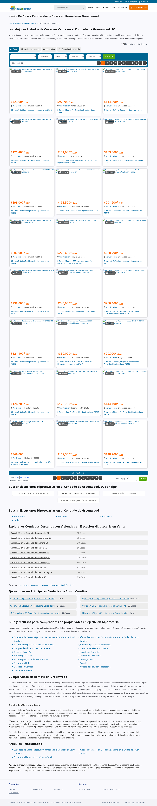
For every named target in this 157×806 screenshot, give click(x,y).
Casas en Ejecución (22, 652)
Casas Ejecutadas (87, 659)
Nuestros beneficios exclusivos (93, 648)
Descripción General (23, 666)
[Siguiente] (145, 63)
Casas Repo (84, 663)
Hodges (17, 520)
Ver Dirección (18, 106)
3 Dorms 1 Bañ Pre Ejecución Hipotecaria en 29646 (31, 110)
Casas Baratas (49, 49)
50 (28, 477)
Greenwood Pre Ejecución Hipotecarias (78, 500)
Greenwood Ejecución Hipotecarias (78, 493)
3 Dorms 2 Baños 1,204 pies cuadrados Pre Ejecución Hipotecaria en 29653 (121, 363)
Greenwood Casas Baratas (124, 493)
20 (18, 477)
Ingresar (123, 7)
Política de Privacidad (110, 802)
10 (140, 63)
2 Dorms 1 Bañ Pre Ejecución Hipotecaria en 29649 (78, 210)
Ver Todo (13, 49)
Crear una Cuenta (139, 7)
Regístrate (58, 789)
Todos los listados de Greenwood (33, 493)
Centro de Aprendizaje (110, 789)
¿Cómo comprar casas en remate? (95, 644)
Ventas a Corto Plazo (23, 670)
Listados (98, 7)
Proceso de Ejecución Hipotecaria (95, 666)
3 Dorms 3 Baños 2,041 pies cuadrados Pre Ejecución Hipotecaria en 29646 (121, 312)
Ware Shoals (19, 516)
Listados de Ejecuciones (90, 655)
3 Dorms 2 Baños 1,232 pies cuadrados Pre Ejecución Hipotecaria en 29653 (74, 262)
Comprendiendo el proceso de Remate (32, 648)
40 (25, 477)
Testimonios (14, 793)
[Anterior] (99, 63)
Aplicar (109, 57)
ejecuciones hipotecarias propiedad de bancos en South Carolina (46, 585)
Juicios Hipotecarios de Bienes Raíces (31, 659)
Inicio (90, 7)
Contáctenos (110, 7)
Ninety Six (62, 516)
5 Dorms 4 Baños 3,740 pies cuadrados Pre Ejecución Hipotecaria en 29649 (74, 363)
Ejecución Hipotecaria (30, 49)
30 (21, 477)
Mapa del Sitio (84, 789)
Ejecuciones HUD (22, 663)
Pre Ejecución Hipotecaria (69, 49)
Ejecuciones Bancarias (89, 652)
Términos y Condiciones (135, 802)
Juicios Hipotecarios (23, 655)
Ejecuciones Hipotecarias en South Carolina (34, 644)
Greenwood (106, 516)
